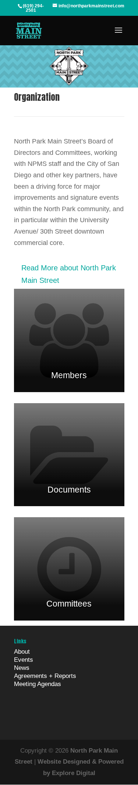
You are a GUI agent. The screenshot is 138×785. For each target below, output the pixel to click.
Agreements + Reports (45, 675)
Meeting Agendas (37, 684)
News (21, 667)
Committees (69, 603)
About (22, 651)
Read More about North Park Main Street (68, 274)
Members (69, 375)
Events (23, 659)
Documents (69, 489)
